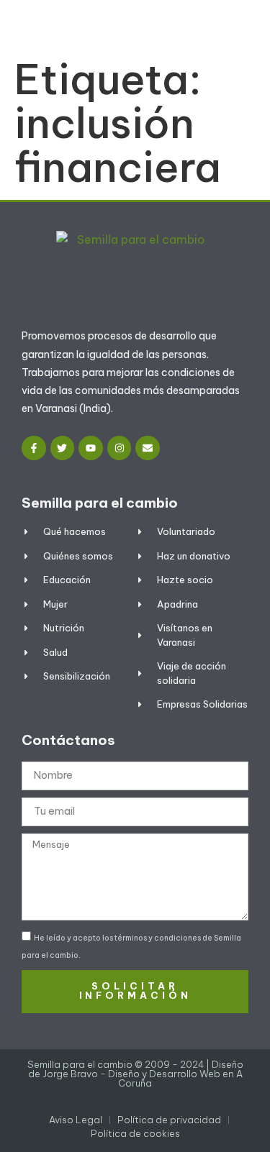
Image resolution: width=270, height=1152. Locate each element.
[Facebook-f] (34, 448)
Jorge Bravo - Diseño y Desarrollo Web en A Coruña (142, 1078)
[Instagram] (119, 448)
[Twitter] (62, 448)
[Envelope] (147, 448)
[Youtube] (90, 448)
